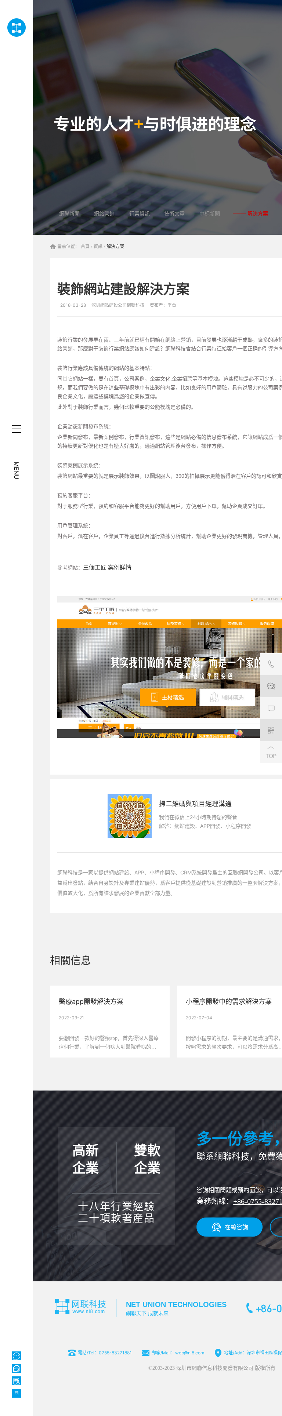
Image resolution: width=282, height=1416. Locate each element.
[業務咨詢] (271, 686)
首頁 (85, 246)
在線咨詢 (236, 1227)
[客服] (271, 664)
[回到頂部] (271, 752)
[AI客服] (16, 1355)
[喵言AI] (16, 1368)
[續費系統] (16, 1380)
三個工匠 (94, 567)
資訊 (98, 246)
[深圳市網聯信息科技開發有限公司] (16, 27)
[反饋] (271, 708)
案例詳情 (119, 567)
